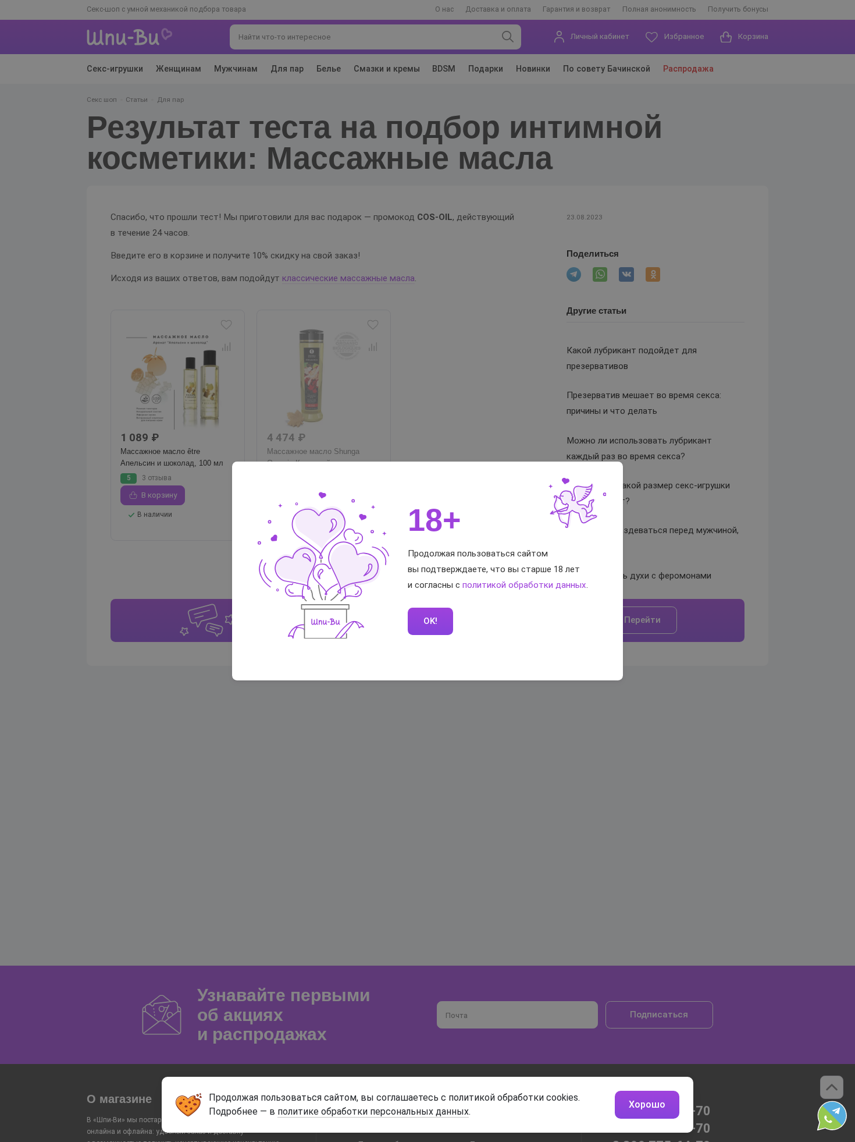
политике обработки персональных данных (373, 1111)
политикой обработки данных (524, 585)
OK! (430, 621)
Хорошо (647, 1104)
